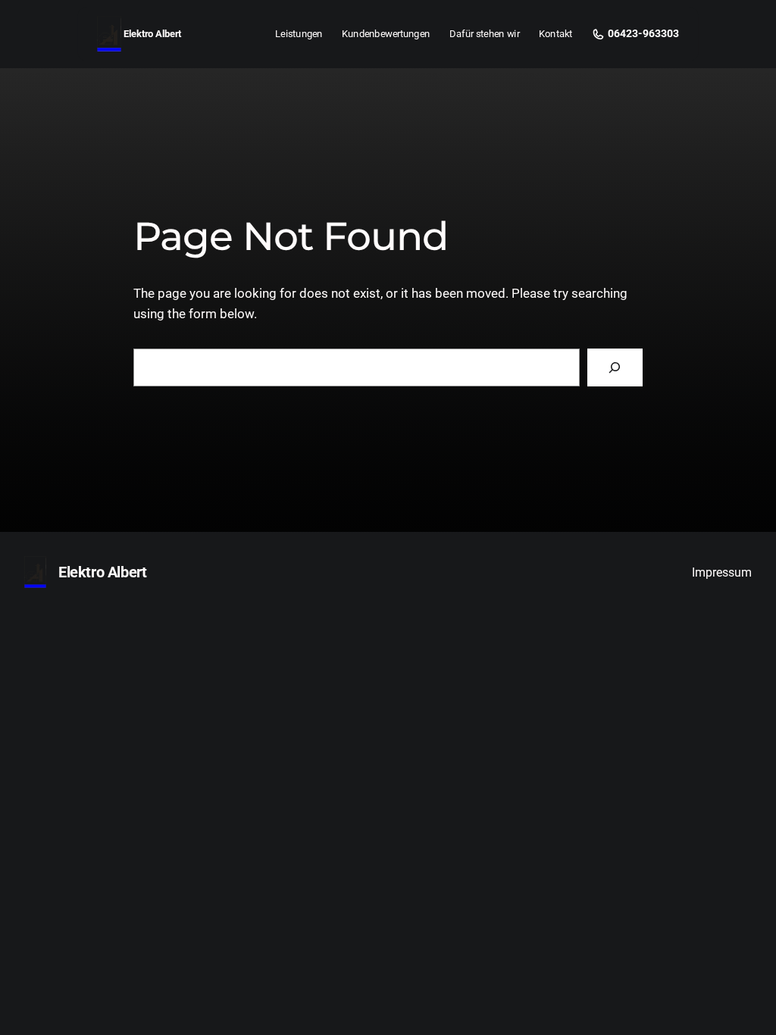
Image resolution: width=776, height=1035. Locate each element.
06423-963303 (643, 34)
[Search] (615, 368)
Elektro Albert (152, 33)
